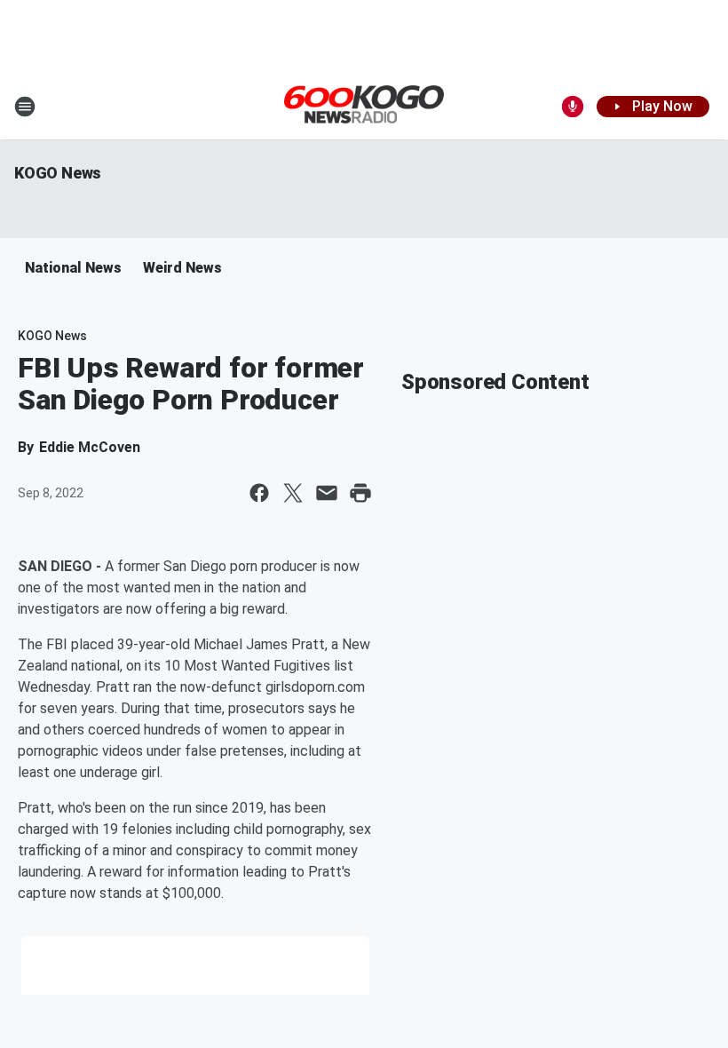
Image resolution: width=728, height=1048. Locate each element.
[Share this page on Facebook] (259, 492)
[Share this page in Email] (326, 492)
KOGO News (57, 172)
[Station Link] (364, 105)
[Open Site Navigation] (25, 106)
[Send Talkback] (572, 106)
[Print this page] (360, 492)
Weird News (182, 267)
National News (73, 267)
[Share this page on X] (293, 492)
